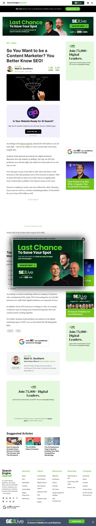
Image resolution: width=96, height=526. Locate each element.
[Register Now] (80, 170)
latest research (26, 143)
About (85, 479)
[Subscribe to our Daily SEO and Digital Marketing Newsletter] (88, 3)
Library (54, 482)
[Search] (92, 3)
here (8, 325)
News (18, 331)
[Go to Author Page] (10, 69)
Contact (85, 482)
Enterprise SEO (42, 492)
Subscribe (86, 476)
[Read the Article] (14, 441)
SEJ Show (55, 489)
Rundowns (55, 479)
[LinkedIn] (6, 498)
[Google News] (3, 498)
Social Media (26, 489)
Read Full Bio (15, 368)
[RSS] (13, 501)
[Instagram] (6, 501)
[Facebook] (13, 498)
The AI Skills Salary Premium (32, 448)
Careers (10, 331)
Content (24, 486)
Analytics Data (41, 498)
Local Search (41, 479)
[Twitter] (16, 498)
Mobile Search (41, 482)
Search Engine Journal (47, 361)
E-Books (55, 486)
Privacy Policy (87, 489)
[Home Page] (17, 3)
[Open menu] (4, 3)
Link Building (41, 476)
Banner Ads (71, 487)
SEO (23, 479)
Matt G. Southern (24, 68)
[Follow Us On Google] (33, 342)
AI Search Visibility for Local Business (79, 312)
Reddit (39, 502)
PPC (38, 495)
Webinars (55, 476)
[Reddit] (10, 501)
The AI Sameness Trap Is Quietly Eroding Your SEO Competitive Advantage (52, 451)
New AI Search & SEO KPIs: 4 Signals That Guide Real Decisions (78, 184)
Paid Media (25, 482)
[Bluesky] (3, 501)
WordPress (25, 498)
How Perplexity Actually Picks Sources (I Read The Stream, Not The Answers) (13, 451)
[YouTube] (10, 498)
